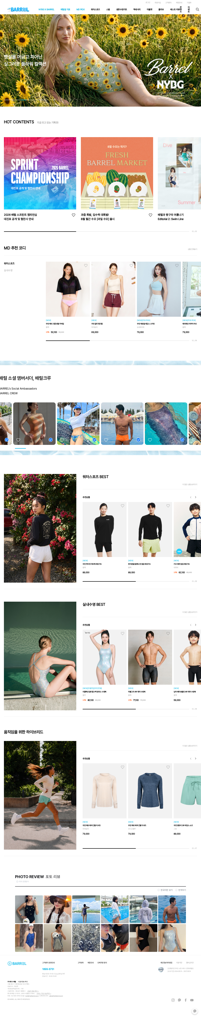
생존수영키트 (121, 9)
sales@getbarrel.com (56, 996)
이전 (190, 497)
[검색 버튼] (197, 9)
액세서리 (137, 9)
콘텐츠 (181, 9)
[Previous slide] (63, 100)
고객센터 (168, 3)
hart (85, 265)
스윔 (108, 9)
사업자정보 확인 (23, 982)
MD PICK (80, 9)
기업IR (189, 3)
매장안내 (179, 3)
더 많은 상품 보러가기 (189, 484)
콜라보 (161, 9)
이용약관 (179, 963)
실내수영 (8, 270)
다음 (195, 497)
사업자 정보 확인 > (33, 991)
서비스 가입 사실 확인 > (44, 993)
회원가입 (158, 3)
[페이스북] (185, 999)
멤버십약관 (190, 963)
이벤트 (189, 9)
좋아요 (73, 215)
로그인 (148, 2)
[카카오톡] (195, 1011)
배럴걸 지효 (65, 9)
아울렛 (149, 9)
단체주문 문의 (102, 963)
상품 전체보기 (192, 249)
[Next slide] (69, 100)
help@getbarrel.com (31, 996)
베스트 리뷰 (175, 9)
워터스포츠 (95, 9)
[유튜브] (191, 999)
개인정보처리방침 (166, 963)
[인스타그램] (173, 999)
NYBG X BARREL (46, 9)
